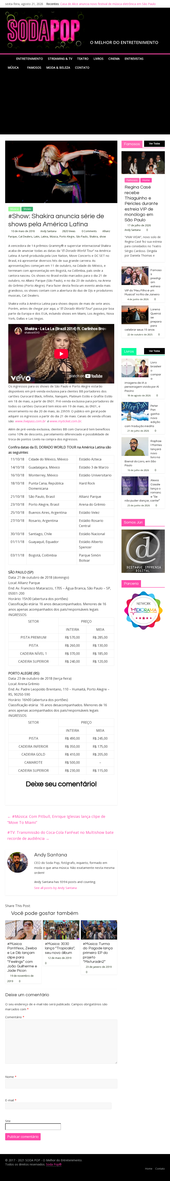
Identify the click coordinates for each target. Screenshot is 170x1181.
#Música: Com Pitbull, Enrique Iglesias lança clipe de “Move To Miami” (56, 819)
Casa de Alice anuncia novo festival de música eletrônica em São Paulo (108, 4)
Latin (36, 236)
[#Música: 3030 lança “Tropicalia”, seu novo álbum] (61, 922)
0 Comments (89, 231)
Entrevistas (134, 59)
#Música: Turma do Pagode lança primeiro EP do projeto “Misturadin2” (98, 953)
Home (146, 180)
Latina (44, 236)
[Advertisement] (85, 103)
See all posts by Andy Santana (55, 888)
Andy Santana (48, 231)
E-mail (10, 1100)
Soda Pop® (54, 1164)
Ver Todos (154, 143)
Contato (82, 67)
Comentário (14, 1017)
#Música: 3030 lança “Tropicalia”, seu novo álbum (60, 948)
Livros (98, 59)
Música (13, 67)
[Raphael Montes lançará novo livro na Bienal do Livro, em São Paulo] (134, 439)
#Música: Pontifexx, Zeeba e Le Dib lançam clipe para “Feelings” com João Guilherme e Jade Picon (22, 957)
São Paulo (82, 236)
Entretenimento (29, 59)
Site (8, 1121)
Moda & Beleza (58, 67)
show (103, 236)
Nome (10, 1077)
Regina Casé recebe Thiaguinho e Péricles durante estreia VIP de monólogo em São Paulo (141, 203)
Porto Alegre (67, 236)
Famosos (34, 67)
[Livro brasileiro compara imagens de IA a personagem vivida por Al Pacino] (134, 361)
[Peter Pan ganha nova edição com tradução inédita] (134, 404)
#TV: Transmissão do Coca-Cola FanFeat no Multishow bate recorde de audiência (60, 835)
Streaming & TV (60, 59)
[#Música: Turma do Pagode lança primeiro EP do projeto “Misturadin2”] (99, 922)
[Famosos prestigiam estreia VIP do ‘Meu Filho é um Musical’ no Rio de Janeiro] (134, 268)
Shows (27, 209)
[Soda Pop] (9, 58)
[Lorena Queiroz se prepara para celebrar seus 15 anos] (134, 308)
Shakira (93, 236)
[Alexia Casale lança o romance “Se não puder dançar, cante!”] (134, 479)
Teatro (83, 59)
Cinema (114, 59)
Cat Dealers (25, 236)
